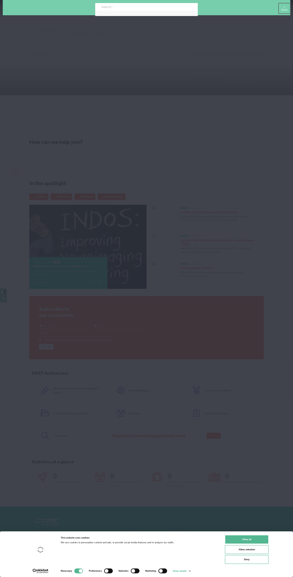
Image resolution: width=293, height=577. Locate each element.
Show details (180, 571)
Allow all (246, 539)
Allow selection (247, 549)
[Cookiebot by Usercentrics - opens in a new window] (40, 571)
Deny (247, 559)
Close (284, 9)
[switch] (108, 570)
